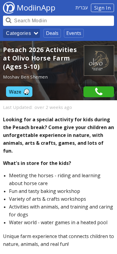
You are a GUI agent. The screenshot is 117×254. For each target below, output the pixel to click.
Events (73, 33)
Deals (52, 33)
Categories (18, 33)
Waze (15, 92)
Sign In (102, 8)
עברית (82, 8)
